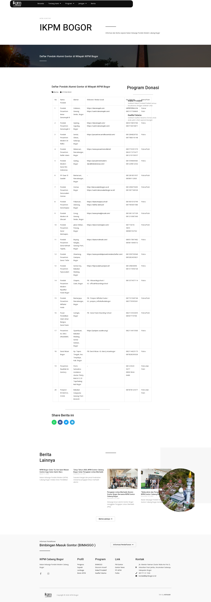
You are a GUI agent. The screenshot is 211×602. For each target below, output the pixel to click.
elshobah (167, 595)
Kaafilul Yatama (134, 115)
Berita (93, 3)
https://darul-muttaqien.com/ (98, 225)
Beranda (40, 3)
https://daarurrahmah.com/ (97, 239)
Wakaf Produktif (135, 100)
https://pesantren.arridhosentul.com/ (101, 134)
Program (68, 3)
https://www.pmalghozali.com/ (98, 213)
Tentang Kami (53, 3)
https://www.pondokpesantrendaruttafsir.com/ (105, 254)
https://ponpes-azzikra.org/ (97, 330)
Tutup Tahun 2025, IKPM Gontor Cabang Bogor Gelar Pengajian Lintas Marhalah (88, 471)
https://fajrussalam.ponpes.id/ (98, 266)
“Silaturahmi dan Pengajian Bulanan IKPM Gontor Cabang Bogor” (154, 493)
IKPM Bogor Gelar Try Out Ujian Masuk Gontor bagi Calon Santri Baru (54, 471)
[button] (54, 422)
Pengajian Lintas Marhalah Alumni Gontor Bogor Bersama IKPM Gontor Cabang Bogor (121, 494)
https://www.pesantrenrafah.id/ (99, 149)
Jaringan (81, 3)
